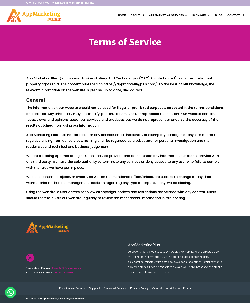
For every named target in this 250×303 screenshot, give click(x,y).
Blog (219, 15)
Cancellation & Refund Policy (171, 288)
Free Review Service (72, 288)
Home (122, 15)
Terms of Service (115, 288)
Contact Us (235, 15)
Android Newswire (64, 272)
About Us (137, 15)
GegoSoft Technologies (66, 268)
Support (94, 288)
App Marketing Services (166, 15)
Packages (199, 15)
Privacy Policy (139, 288)
